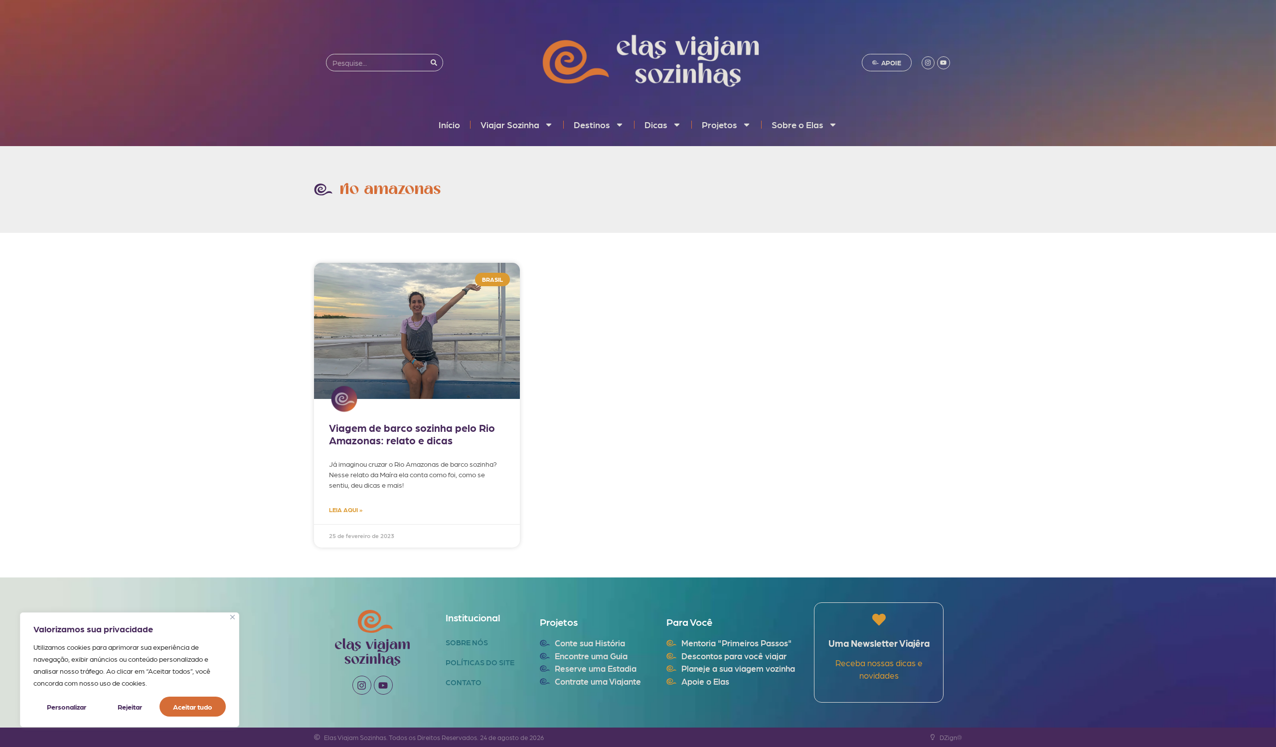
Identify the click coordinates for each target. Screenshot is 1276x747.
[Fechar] (232, 617)
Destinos (592, 124)
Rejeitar (130, 707)
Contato (463, 682)
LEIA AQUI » (345, 509)
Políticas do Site (480, 662)
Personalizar (66, 707)
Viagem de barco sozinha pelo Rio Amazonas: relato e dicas (412, 433)
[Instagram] (928, 62)
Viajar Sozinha (509, 124)
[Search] (434, 62)
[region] (129, 669)
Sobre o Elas (797, 124)
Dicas (655, 124)
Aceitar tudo (192, 707)
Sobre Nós (467, 642)
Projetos (719, 124)
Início (449, 124)
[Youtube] (943, 62)
